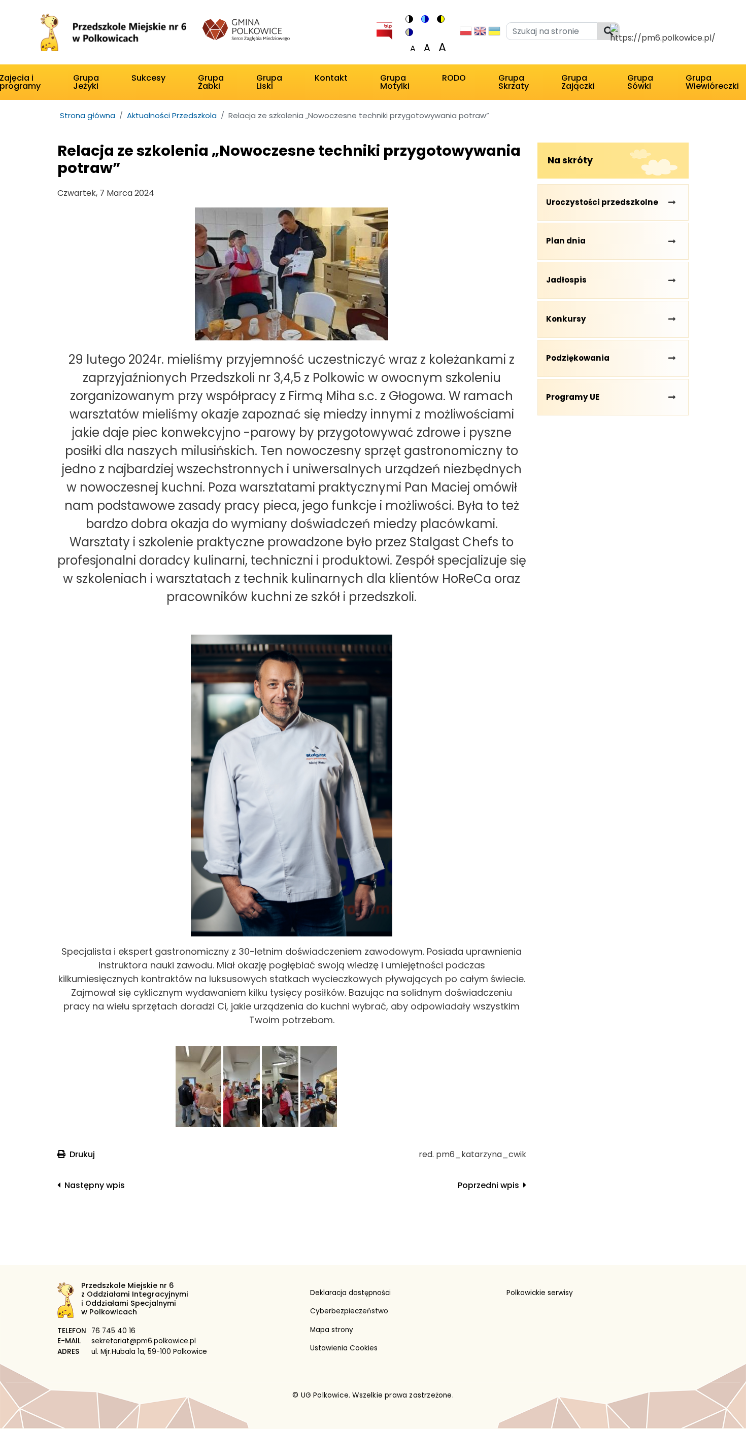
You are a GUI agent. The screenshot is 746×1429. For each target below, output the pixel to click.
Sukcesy (148, 78)
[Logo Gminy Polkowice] (246, 28)
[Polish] (466, 34)
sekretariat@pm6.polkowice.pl (143, 1341)
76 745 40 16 (113, 1331)
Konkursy (566, 318)
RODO (454, 78)
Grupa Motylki (395, 82)
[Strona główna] (112, 34)
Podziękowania (577, 358)
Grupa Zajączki (578, 82)
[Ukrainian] (494, 34)
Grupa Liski (269, 82)
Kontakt (331, 78)
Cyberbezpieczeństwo (349, 1311)
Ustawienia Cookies (344, 1348)
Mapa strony (331, 1330)
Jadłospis (566, 279)
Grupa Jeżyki (86, 82)
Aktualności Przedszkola (172, 115)
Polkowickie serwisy (539, 1293)
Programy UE (572, 397)
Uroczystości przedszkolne (602, 202)
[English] (480, 34)
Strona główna (87, 115)
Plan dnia (566, 240)
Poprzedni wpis (488, 1185)
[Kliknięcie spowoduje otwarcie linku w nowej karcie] (384, 28)
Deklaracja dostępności (350, 1293)
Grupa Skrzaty (513, 82)
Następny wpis (94, 1185)
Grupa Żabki (211, 82)
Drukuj (82, 1154)
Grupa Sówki (640, 82)
